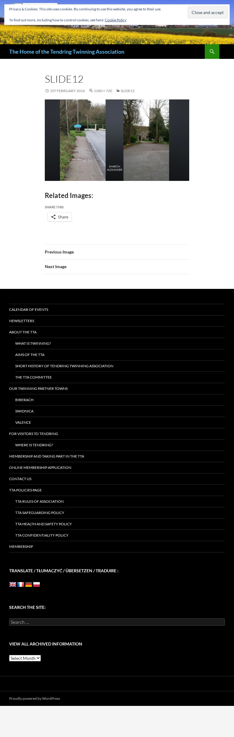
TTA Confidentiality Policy (42, 535)
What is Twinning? (33, 343)
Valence (23, 422)
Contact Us (20, 478)
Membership (21, 546)
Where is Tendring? (34, 445)
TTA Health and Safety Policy (43, 524)
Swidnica (24, 411)
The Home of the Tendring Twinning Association (66, 51)
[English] (12, 585)
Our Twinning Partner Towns (38, 388)
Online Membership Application (40, 467)
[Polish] (36, 585)
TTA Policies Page (25, 490)
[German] (28, 585)
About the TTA (23, 332)
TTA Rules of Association (39, 501)
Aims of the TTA (29, 354)
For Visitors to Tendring (33, 433)
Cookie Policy (115, 20)
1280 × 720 (103, 90)
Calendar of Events (28, 309)
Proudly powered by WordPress (34, 698)
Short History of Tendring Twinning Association (64, 366)
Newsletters (21, 320)
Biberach (24, 399)
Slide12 (128, 90)
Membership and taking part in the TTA (46, 456)
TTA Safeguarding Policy (39, 512)
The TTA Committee (33, 377)
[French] (20, 585)
